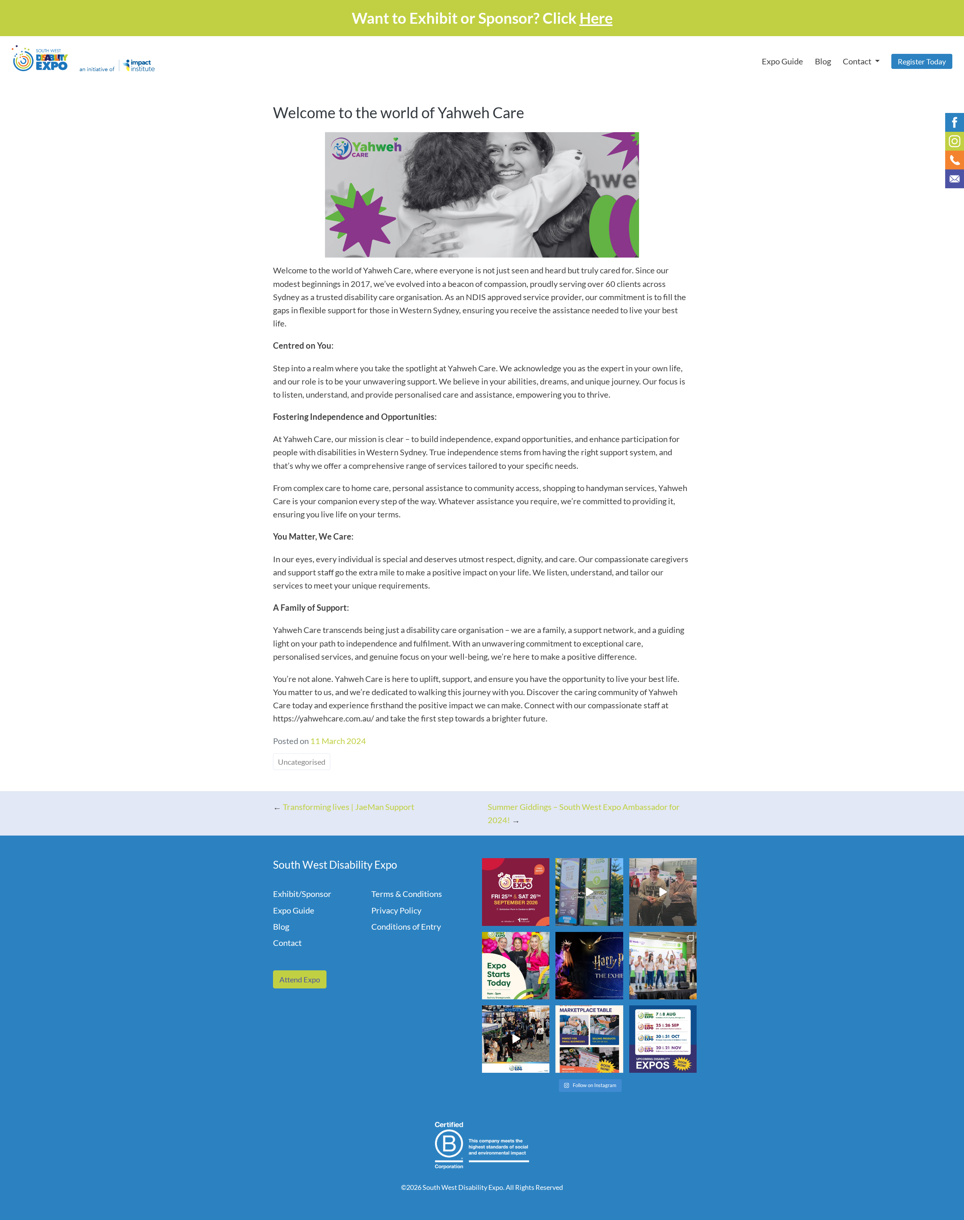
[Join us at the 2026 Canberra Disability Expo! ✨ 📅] (515, 892)
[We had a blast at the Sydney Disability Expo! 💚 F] (589, 892)
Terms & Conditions (406, 894)
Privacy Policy (396, 910)
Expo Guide (782, 61)
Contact (287, 943)
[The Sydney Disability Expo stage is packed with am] (663, 965)
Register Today (922, 61)
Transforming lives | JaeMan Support (348, 807)
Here (596, 18)
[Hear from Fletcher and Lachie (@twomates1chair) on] (663, 892)
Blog (823, 61)
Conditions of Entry (406, 926)
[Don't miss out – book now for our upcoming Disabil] (663, 1039)
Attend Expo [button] (299, 979)
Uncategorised (301, 761)
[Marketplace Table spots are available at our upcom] (589, 1039)
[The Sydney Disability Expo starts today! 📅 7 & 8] (515, 965)
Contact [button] (858, 61)
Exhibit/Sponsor (302, 894)
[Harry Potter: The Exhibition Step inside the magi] (589, 965)
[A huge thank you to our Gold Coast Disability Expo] (515, 1039)
